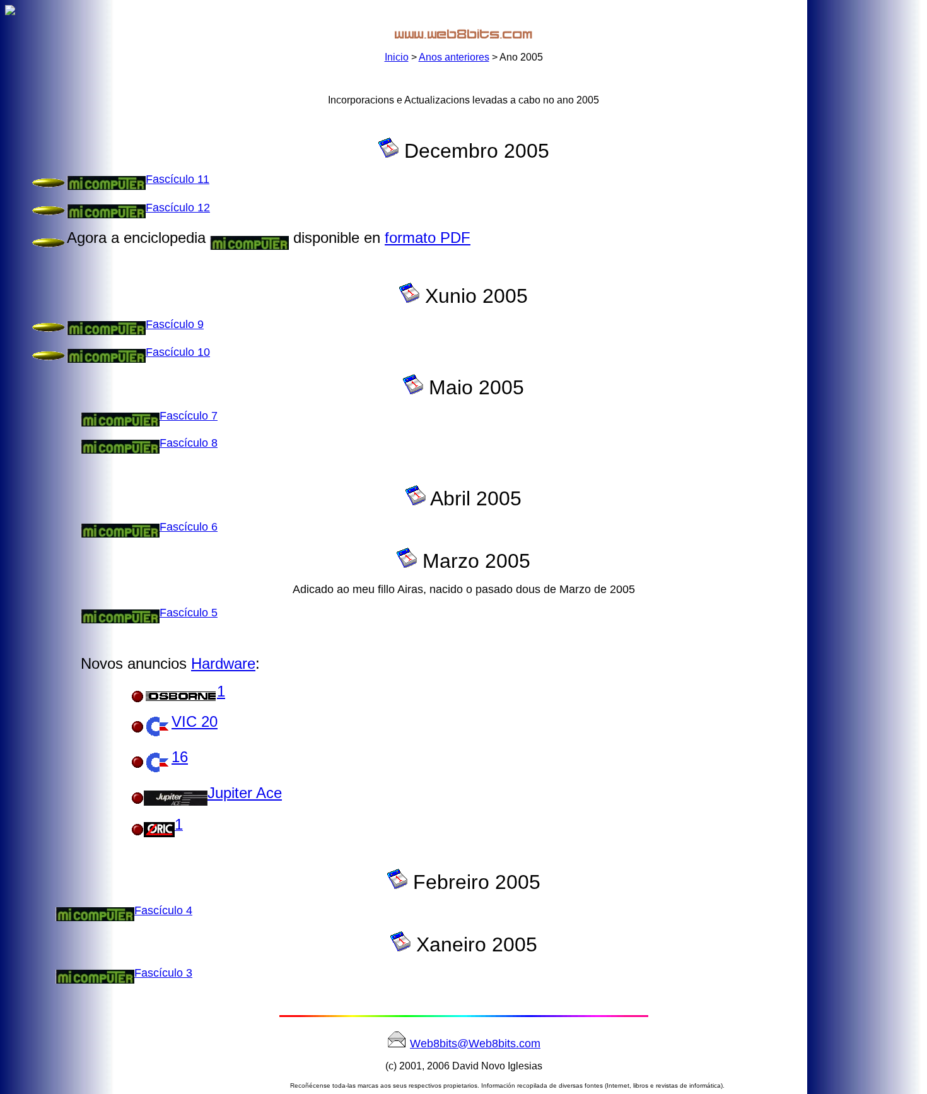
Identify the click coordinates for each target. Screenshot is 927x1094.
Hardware (223, 663)
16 (180, 756)
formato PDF (427, 237)
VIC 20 (195, 721)
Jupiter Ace (244, 792)
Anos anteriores (454, 57)
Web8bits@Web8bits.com (475, 1043)
